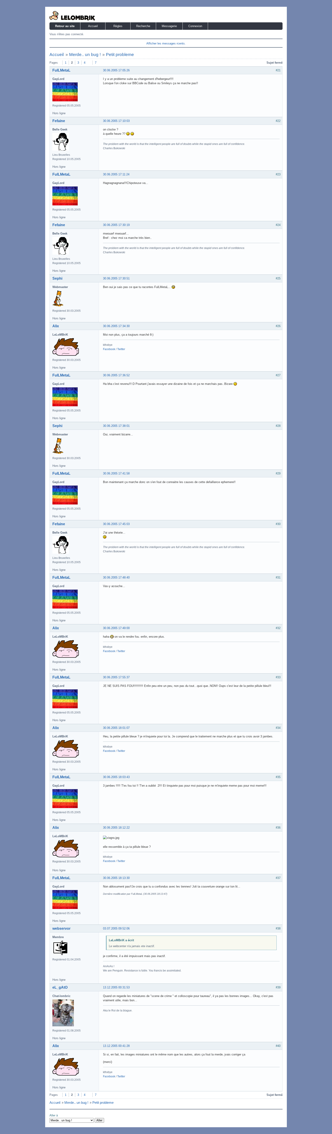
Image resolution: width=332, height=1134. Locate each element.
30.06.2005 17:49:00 (116, 628)
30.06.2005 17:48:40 (116, 577)
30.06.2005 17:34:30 (116, 326)
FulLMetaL (61, 70)
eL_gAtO (60, 987)
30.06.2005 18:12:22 (116, 827)
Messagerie (169, 26)
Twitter (121, 349)
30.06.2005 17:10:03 (116, 121)
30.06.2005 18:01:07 (116, 728)
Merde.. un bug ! (85, 54)
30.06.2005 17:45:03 (116, 524)
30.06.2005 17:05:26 (116, 70)
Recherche (143, 26)
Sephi (57, 278)
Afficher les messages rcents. (166, 43)
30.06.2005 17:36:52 (116, 375)
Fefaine (58, 121)
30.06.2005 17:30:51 (116, 278)
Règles (117, 26)
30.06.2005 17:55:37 (116, 677)
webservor (61, 928)
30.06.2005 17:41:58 (116, 473)
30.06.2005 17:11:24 (116, 174)
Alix (55, 326)
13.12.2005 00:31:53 (116, 987)
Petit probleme (120, 54)
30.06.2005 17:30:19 (116, 225)
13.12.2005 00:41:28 (116, 1046)
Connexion (195, 26)
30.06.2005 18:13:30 (116, 878)
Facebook (109, 349)
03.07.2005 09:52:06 (116, 928)
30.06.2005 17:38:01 (116, 426)
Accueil (93, 26)
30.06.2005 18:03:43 (116, 777)
